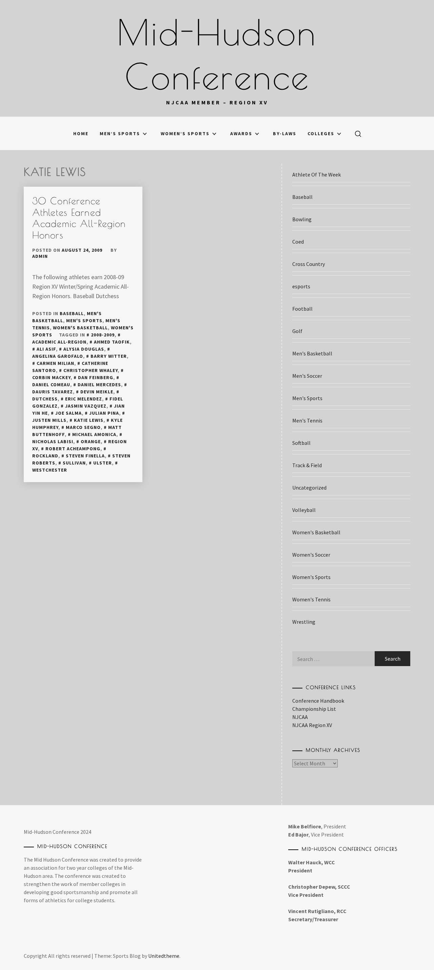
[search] (358, 133)
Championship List (314, 708)
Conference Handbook (318, 700)
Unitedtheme (163, 955)
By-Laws (284, 133)
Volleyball (304, 510)
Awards (241, 133)
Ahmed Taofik (112, 342)
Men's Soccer (307, 375)
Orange (91, 441)
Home (80, 133)
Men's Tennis (307, 420)
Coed (298, 241)
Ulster (102, 463)
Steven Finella (85, 456)
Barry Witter (109, 356)
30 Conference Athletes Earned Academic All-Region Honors (79, 218)
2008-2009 (103, 335)
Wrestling (303, 621)
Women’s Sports (185, 133)
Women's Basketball (80, 328)
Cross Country (308, 264)
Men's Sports (84, 320)
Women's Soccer (311, 554)
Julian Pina (104, 413)
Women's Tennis (311, 599)
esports (301, 286)
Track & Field (307, 465)
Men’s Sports (120, 133)
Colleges (321, 133)
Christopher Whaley (90, 370)
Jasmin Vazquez (85, 406)
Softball (301, 442)
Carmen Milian (55, 363)
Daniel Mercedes (99, 384)
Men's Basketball (312, 353)
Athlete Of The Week (316, 174)
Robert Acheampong (72, 449)
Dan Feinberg (95, 377)
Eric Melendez (83, 399)
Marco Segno (83, 427)
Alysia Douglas (83, 349)
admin (40, 256)
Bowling (302, 219)
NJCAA (300, 717)
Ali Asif (46, 349)
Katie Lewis (88, 420)
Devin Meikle (96, 392)
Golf (297, 331)
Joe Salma (68, 413)
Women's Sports (311, 577)
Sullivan (74, 463)
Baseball (72, 313)
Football (302, 308)
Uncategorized (309, 487)
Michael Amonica (94, 434)
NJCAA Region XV (312, 725)
